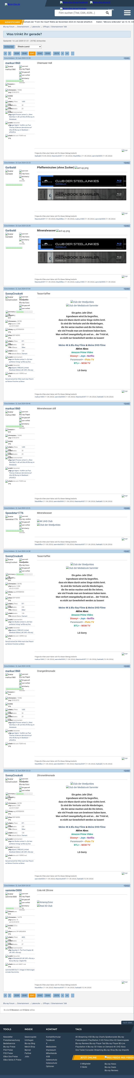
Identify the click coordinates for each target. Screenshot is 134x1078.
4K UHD (116, 1047)
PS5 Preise (8, 1053)
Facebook (50, 1040)
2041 (32, 53)
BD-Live (122, 1043)
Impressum (51, 1050)
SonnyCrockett (14, 293)
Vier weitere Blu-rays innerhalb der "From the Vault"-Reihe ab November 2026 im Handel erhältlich (47, 22)
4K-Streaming (81, 1037)
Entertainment (23, 27)
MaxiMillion (77, 156)
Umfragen (29, 1040)
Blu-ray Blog (30, 1043)
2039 (17, 53)
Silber (23, 347)
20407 (127, 551)
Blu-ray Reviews (82, 1043)
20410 (127, 886)
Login (111, 9)
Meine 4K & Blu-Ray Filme (72, 345)
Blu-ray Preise (9, 1047)
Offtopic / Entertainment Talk (55, 27)
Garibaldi (38, 156)
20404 (127, 289)
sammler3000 (97, 156)
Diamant (24, 353)
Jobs (27, 1056)
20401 (127, 58)
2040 (24, 53)
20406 (127, 508)
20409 (127, 771)
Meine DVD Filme (97, 345)
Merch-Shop (30, 1047)
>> (67, 53)
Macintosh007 (57, 156)
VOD (90, 1037)
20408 (127, 666)
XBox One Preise (10, 1056)
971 (23, 341)
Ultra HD (113, 1040)
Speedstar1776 (14, 513)
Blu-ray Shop (109, 1050)
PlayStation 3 (94, 1040)
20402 (127, 163)
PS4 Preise (8, 1050)
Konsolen (89, 1050)
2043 (47, 53)
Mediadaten (51, 1047)
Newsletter (8, 1037)
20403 (127, 226)
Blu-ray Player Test (97, 1043)
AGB (48, 1056)
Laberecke (36, 27)
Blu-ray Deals (110, 1067)
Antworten (9, 47)
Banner (28, 1050)
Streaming (98, 1050)
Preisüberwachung (11, 1040)
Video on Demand (105, 1047)
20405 (127, 404)
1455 (23, 101)
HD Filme (105, 1040)
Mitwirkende (51, 1053)
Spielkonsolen (111, 1037)
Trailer (82, 1050)
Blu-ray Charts (98, 1037)
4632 (23, 937)
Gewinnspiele (30, 1037)
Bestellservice (9, 1043)
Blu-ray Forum (9, 27)
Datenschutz (51, 1060)
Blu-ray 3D (92, 1047)
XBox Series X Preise (12, 1060)
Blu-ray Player (112, 1043)
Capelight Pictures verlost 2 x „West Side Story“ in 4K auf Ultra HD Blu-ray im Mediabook (21, 117)
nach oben (127, 1023)
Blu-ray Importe (122, 1050)
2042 (40, 53)
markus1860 (12, 63)
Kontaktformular (53, 1037)
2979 (56, 53)
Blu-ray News (110, 1064)
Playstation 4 (81, 1047)
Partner (28, 1053)
